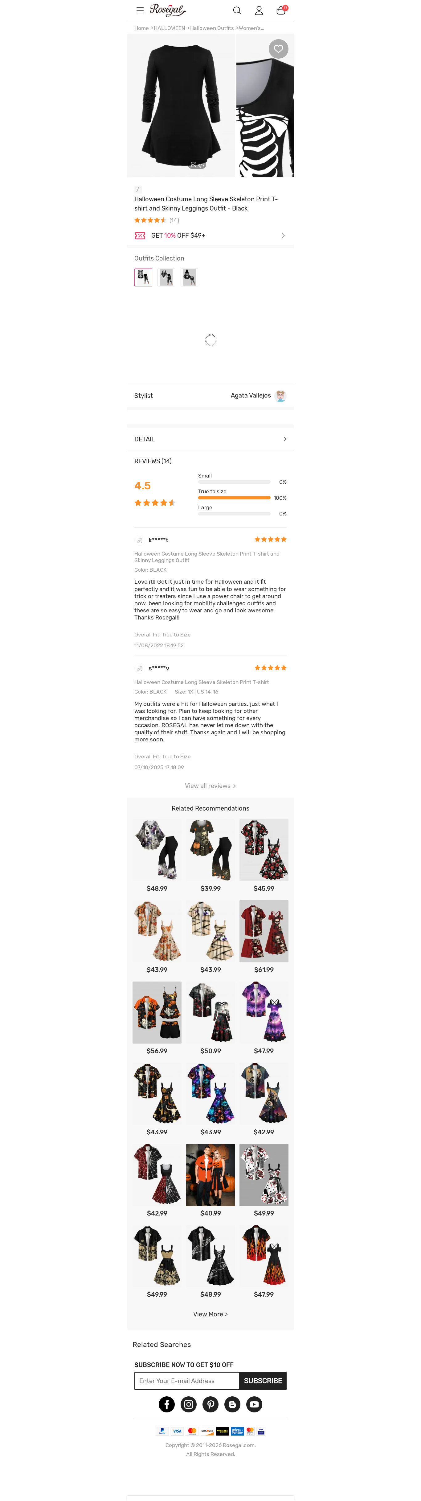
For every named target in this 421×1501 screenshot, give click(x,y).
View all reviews (208, 786)
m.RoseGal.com (173, 10)
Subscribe (263, 1380)
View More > (210, 1314)
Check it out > (218, 236)
